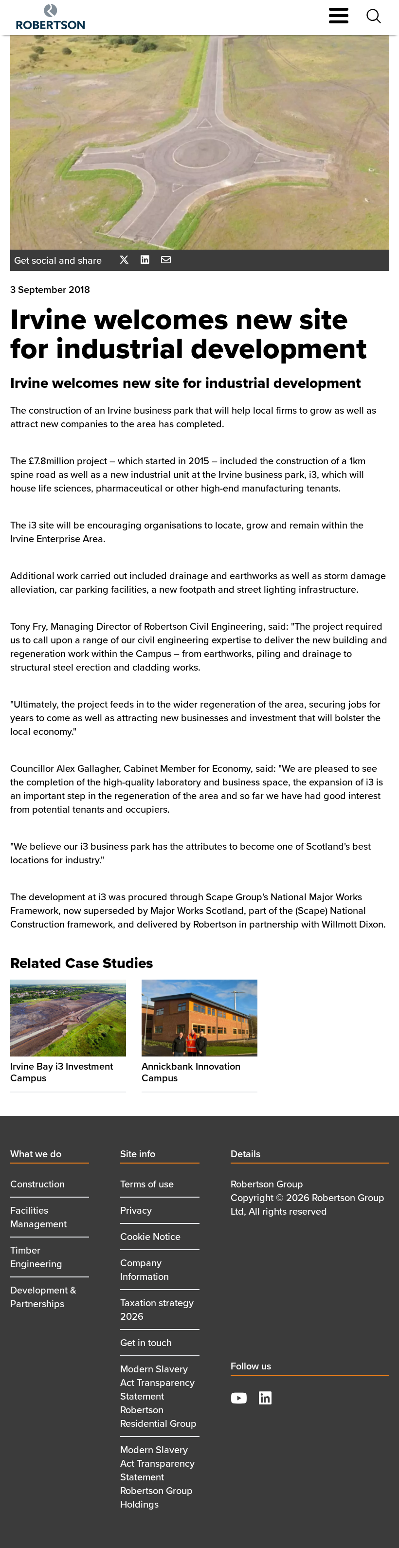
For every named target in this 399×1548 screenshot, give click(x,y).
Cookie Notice (150, 1236)
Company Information (144, 1269)
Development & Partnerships (43, 1297)
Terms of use (147, 1184)
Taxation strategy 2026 (157, 1309)
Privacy (136, 1210)
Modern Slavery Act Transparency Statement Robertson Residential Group (158, 1396)
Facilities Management (38, 1217)
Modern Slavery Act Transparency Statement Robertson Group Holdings (157, 1476)
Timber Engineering (36, 1257)
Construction (37, 1184)
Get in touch (146, 1342)
